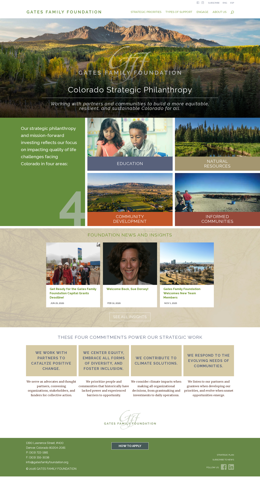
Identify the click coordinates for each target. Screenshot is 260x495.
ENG (225, 3)
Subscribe (213, 3)
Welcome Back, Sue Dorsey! (127, 289)
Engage (202, 12)
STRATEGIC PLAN (225, 455)
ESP (232, 3)
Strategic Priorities (146, 12)
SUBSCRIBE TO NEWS (223, 459)
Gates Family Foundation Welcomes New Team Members (181, 293)
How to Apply (130, 446)
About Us (219, 12)
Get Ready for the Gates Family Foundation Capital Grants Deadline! (73, 293)
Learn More (130, 164)
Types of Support (179, 12)
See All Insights (130, 317)
